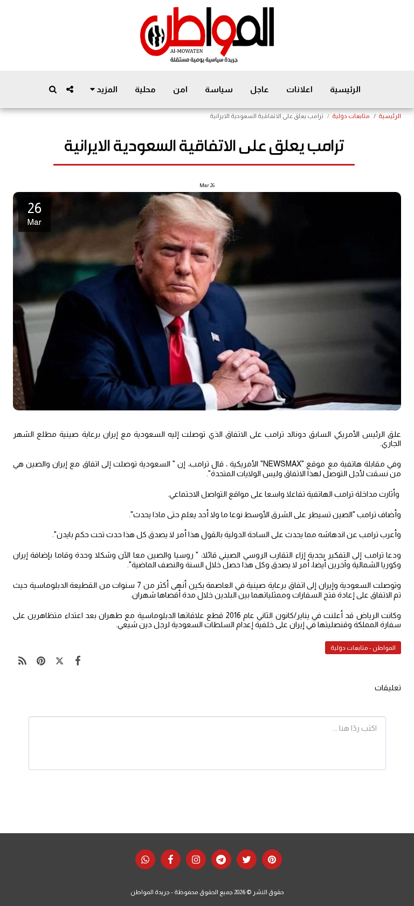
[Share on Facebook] (78, 660)
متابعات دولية (351, 116)
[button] (70, 89)
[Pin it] (41, 660)
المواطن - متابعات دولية (363, 647)
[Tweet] (59, 660)
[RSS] (22, 660)
